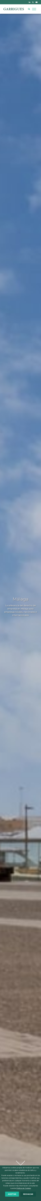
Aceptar (12, 1194)
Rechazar (28, 1194)
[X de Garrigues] (33, 2)
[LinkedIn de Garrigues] (29, 2)
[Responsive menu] (34, 9)
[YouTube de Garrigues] (37, 2)
